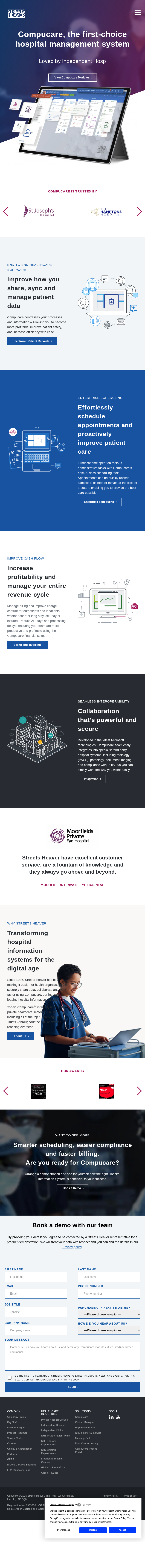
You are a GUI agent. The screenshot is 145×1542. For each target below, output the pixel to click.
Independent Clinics (52, 1430)
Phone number (90, 1286)
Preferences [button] (105, 1522)
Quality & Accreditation (19, 1448)
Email (9, 1286)
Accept (122, 1530)
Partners (12, 1454)
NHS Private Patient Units (55, 1435)
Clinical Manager (84, 1422)
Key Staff (12, 1422)
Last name (87, 1269)
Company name (17, 1322)
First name (14, 1269)
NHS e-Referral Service (88, 1432)
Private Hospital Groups (54, 1419)
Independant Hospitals (53, 1425)
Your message (17, 1339)
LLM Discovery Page (18, 1469)
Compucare (81, 1416)
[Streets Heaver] (39, 14)
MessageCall (82, 1438)
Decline (93, 1530)
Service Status (15, 1438)
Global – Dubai (49, 1472)
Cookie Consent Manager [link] (62, 1504)
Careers (11, 1443)
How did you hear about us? (102, 1323)
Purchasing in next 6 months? (104, 1307)
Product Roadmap (17, 1432)
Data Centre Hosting (86, 1443)
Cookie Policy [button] (120, 1518)
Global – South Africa (53, 1467)
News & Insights (16, 1427)
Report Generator (85, 1427)
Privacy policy (72, 1247)
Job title (12, 1304)
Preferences (63, 1530)
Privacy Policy (110, 1495)
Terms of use (129, 1495)
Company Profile (16, 1416)
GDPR (10, 1459)
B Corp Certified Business (21, 1464)
